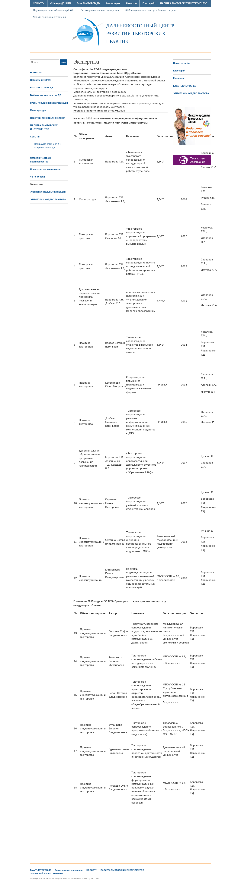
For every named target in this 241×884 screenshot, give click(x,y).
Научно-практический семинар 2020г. (54, 10)
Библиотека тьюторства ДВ (45, 95)
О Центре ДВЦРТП (60, 3)
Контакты (131, 3)
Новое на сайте (181, 63)
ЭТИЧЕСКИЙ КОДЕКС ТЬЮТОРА (48, 199)
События (35, 136)
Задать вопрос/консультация (49, 17)
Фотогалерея (113, 3)
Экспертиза (36, 184)
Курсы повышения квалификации (49, 103)
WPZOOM (95, 878)
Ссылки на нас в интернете (45, 169)
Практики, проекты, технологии (47, 118)
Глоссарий (148, 3)
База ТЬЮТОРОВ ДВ (88, 3)
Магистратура (38, 110)
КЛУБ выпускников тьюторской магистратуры (150, 10)
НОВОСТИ (38, 3)
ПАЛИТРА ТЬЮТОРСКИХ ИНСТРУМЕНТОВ (183, 3)
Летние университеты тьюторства (99, 10)
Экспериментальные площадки (48, 191)
